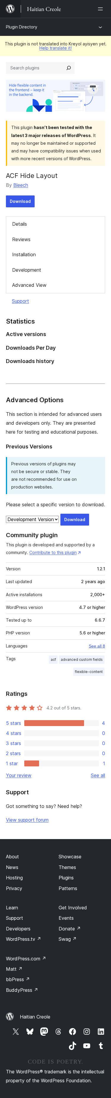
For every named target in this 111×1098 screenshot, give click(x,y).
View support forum (27, 820)
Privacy (14, 888)
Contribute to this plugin (53, 552)
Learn (12, 908)
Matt (14, 969)
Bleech (20, 185)
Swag (68, 939)
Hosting (14, 878)
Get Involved (73, 908)
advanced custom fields (82, 659)
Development (26, 270)
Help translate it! (55, 47)
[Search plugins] (69, 68)
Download (20, 201)
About (12, 857)
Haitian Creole (35, 1017)
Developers (18, 929)
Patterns (68, 888)
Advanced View (29, 285)
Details (19, 224)
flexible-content (89, 671)
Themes (67, 867)
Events (66, 918)
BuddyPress (22, 990)
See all (98, 775)
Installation (24, 254)
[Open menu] (101, 9)
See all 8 (97, 646)
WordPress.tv (23, 939)
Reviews (21, 239)
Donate (70, 929)
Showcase (70, 857)
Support (20, 301)
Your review (18, 775)
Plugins (66, 878)
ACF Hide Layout (32, 175)
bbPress (18, 979)
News (12, 867)
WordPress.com (26, 959)
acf (53, 659)
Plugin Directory (21, 26)
